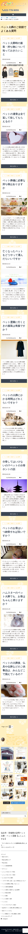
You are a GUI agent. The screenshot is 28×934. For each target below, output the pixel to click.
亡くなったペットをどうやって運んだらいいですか (13, 255)
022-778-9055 (11, 10)
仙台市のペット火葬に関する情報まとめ (12, 907)
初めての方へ (5, 856)
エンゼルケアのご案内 (7, 877)
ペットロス (4, 901)
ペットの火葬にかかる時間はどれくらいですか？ (13, 399)
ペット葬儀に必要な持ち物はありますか (14, 184)
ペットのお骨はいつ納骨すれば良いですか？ (14, 532)
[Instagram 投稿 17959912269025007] (20, 793)
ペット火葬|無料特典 (7, 865)
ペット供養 (4, 895)
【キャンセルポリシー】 (8, 847)
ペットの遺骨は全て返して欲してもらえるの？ (14, 118)
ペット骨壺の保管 (6, 892)
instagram (5, 918)
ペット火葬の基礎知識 (7, 886)
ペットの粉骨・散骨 (7, 898)
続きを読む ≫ (14, 99)
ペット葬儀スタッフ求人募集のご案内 (11, 913)
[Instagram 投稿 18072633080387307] (7, 793)
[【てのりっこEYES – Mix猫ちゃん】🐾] (20, 766)
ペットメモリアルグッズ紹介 (9, 904)
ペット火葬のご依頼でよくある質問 (10, 889)
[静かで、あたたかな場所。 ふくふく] (7, 753)
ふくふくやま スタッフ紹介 (8, 874)
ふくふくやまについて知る (8, 871)
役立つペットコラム (7, 910)
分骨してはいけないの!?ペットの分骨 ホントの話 (15, 465)
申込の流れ (4, 862)
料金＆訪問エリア (6, 859)
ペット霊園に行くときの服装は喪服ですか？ (14, 326)
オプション (4, 868)
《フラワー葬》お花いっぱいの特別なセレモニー (14, 880)
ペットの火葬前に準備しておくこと (10, 883)
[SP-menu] (13, 14)
